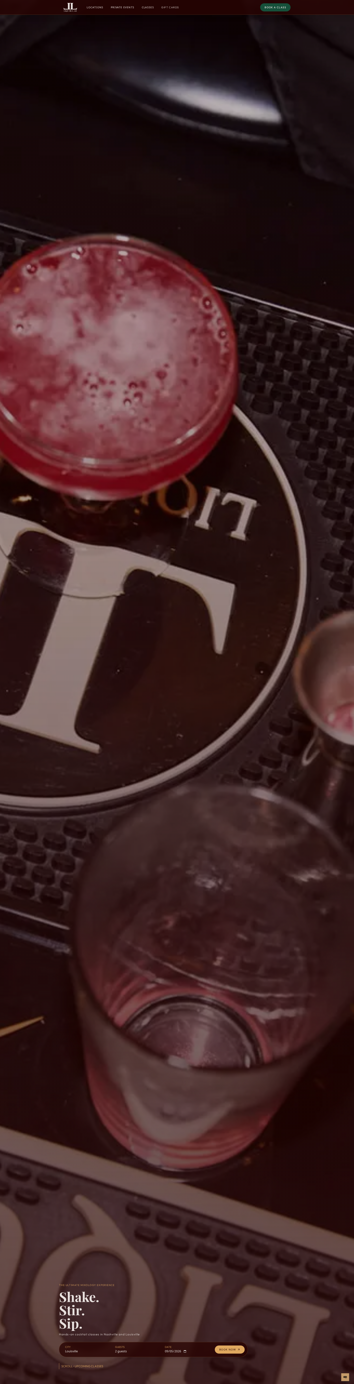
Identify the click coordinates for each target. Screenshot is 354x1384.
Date (168, 1347)
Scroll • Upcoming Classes (82, 1366)
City (68, 1347)
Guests (120, 1347)
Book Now (227, 1349)
